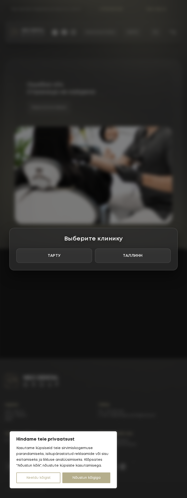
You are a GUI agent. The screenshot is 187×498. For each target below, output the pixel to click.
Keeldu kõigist (38, 477)
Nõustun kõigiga (86, 477)
